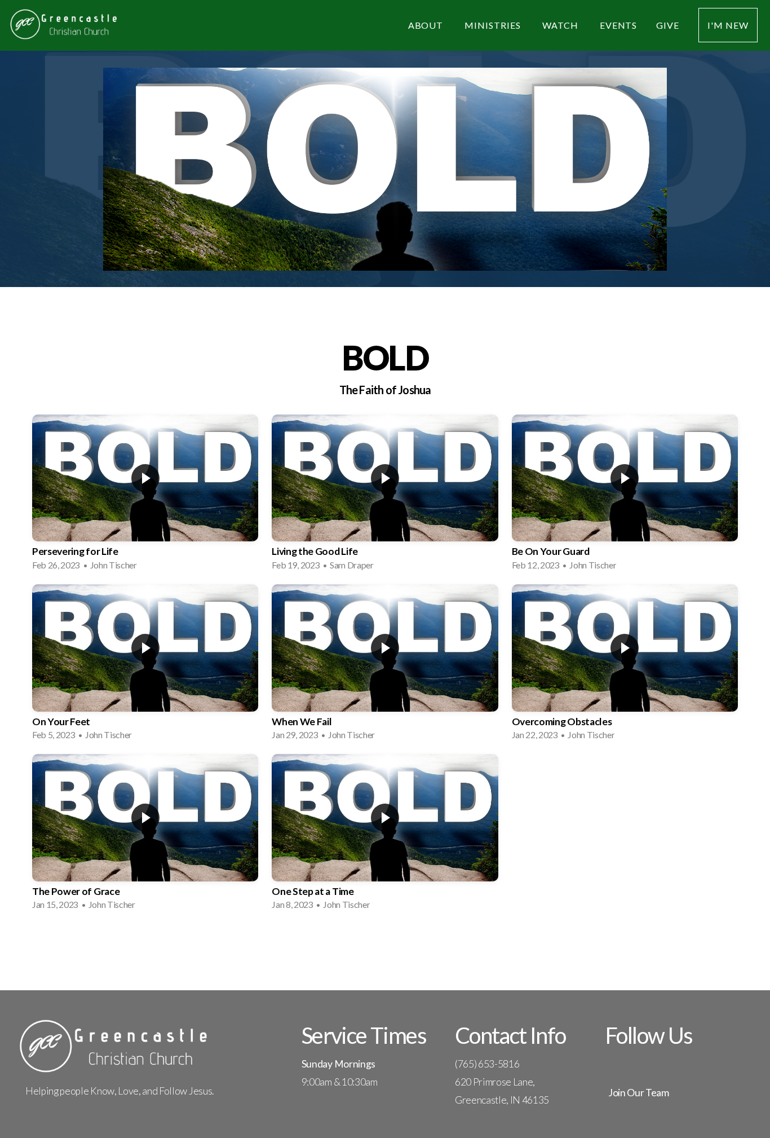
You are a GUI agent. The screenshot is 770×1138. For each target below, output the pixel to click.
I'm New (728, 25)
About (427, 25)
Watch (561, 25)
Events (619, 25)
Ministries (493, 25)
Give (667, 25)
